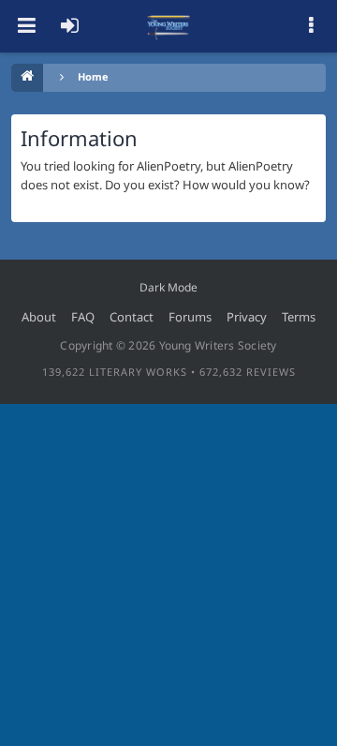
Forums (190, 316)
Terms (298, 316)
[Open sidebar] (310, 26)
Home (93, 76)
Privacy (247, 316)
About (39, 316)
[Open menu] (26, 26)
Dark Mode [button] (168, 287)
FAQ (83, 316)
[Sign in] (69, 26)
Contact (132, 316)
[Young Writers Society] (168, 26)
